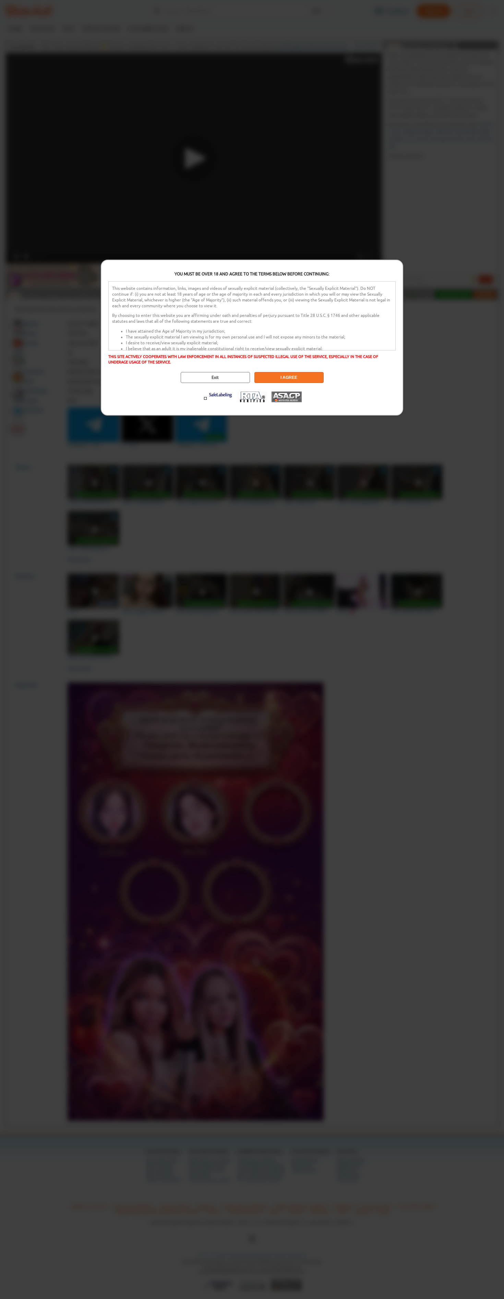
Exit (215, 377)
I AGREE (288, 377)
